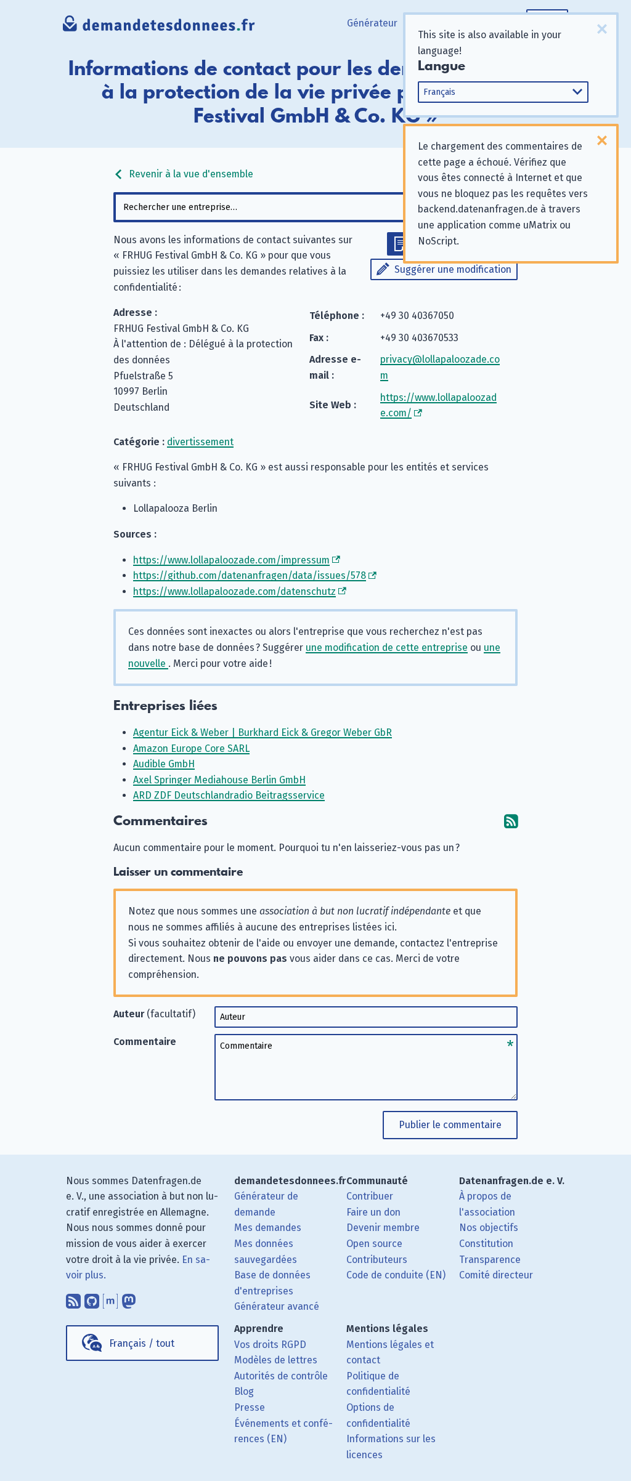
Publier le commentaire (450, 1125)
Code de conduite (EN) (396, 1275)
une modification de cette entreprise (387, 647)
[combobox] (315, 207)
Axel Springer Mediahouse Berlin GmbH (219, 780)
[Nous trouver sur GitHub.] (91, 1298)
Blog (244, 1391)
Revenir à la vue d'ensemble (189, 174)
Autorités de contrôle (281, 1376)
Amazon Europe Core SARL (191, 748)
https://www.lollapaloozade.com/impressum (231, 560)
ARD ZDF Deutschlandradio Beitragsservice (229, 795)
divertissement (200, 442)
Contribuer (369, 1196)
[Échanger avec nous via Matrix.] (110, 1298)
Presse (249, 1407)
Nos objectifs (488, 1227)
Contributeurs (376, 1259)
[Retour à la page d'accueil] (159, 27)
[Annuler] (602, 29)
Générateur (372, 23)
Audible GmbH (164, 764)
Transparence (490, 1259)
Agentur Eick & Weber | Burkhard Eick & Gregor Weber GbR (262, 732)
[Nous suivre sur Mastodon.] (128, 1298)
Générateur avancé (276, 1306)
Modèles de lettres (275, 1360)
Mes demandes (267, 1227)
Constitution (486, 1243)
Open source (374, 1243)
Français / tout (141, 1343)
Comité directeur (496, 1275)
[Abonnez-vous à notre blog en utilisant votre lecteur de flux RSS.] (73, 1298)
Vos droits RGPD (270, 1344)
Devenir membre (383, 1227)
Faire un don (373, 1212)
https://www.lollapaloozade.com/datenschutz (234, 591)
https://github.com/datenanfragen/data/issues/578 (249, 575)
